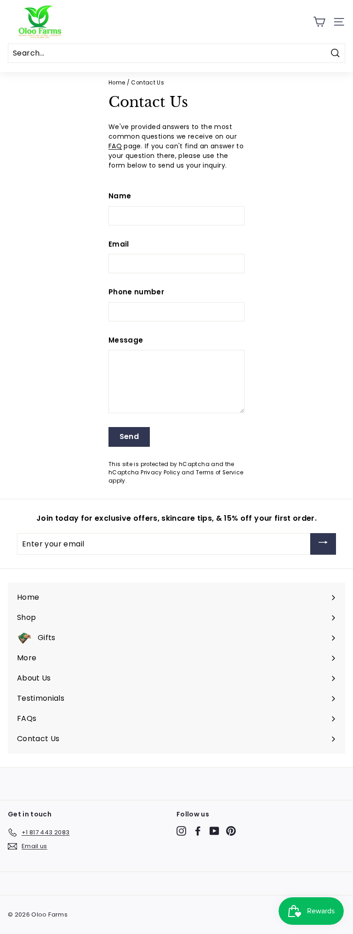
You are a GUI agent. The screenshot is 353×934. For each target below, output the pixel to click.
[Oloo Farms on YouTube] (214, 831)
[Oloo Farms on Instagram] (181, 831)
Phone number (136, 292)
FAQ (115, 146)
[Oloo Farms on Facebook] (198, 831)
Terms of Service (220, 472)
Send (129, 436)
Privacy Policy (160, 472)
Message (125, 340)
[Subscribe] (323, 544)
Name (119, 196)
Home (116, 82)
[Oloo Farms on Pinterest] (231, 831)
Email (118, 244)
